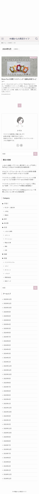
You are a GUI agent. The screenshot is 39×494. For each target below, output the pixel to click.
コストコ (7, 235)
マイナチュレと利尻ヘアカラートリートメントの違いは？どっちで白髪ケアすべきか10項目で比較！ (19, 178)
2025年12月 (8, 299)
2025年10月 (8, 307)
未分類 (6, 223)
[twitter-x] (17, 145)
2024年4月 (7, 349)
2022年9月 (7, 416)
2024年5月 (7, 345)
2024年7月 (7, 337)
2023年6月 (7, 391)
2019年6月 (7, 457)
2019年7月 (7, 453)
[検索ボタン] (36, 38)
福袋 (5, 254)
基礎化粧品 (8, 277)
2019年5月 (7, 462)
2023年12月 (8, 366)
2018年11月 (7, 478)
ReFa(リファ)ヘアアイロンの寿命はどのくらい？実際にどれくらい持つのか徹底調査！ (19, 191)
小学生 (6, 211)
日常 (6, 250)
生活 (5, 227)
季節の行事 (8, 242)
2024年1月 (7, 362)
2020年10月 (8, 433)
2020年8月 (7, 441)
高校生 (6, 215)
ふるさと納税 (8, 231)
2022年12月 (8, 408)
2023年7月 (7, 387)
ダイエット (8, 270)
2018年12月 (8, 474)
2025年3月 (7, 328)
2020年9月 (7, 437)
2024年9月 (7, 332)
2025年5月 (7, 320)
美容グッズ (8, 281)
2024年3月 (7, 353)
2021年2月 (7, 424)
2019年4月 (7, 466)
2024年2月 (7, 357)
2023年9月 (7, 378)
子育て (6, 203)
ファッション (8, 239)
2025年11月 (7, 303)
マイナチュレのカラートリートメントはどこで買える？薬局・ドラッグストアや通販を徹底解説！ (19, 185)
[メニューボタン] (2, 38)
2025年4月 (7, 324)
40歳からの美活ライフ (19, 39)
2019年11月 (7, 449)
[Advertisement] (19, 18)
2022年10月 (8, 412)
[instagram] (21, 145)
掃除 (6, 246)
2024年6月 (7, 341)
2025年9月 (7, 312)
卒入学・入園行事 (10, 207)
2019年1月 (7, 470)
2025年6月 (7, 316)
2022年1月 (7, 420)
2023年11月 (7, 370)
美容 (5, 258)
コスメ (6, 266)
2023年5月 (7, 395)
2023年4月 (7, 399)
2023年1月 (7, 403)
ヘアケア (7, 273)
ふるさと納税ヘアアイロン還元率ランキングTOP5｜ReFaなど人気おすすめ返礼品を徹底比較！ (19, 166)
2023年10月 (8, 374)
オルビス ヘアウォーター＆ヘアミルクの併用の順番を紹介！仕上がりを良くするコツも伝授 (19, 172)
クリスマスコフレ (10, 262)
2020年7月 (7, 445)
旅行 (5, 219)
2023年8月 (7, 383)
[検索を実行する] (35, 154)
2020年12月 (8, 428)
